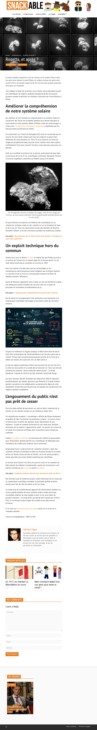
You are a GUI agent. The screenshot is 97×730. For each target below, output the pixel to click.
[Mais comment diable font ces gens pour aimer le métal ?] (48, 572)
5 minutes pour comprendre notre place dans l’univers (36, 293)
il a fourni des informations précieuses (29, 126)
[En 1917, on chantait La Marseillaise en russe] (19, 572)
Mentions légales (84, 726)
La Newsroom (28, 14)
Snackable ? (62, 14)
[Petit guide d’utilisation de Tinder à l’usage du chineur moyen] (20, 698)
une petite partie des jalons (26, 508)
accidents (41, 468)
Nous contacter (71, 726)
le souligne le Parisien (19, 438)
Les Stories (16, 14)
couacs (26, 468)
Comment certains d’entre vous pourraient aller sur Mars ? (37, 473)
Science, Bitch (41, 14)
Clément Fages (30, 529)
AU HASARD (14, 676)
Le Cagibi (52, 14)
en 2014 (30, 257)
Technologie (22, 65)
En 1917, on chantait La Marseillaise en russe (17, 583)
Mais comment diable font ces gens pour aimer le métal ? (47, 584)
